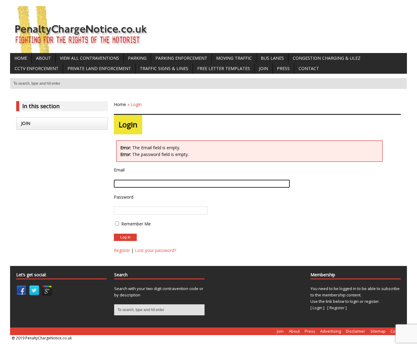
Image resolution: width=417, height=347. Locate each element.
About (43, 58)
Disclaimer (355, 331)
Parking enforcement (181, 58)
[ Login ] (317, 307)
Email (119, 170)
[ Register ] (337, 307)
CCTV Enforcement (37, 68)
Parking (137, 58)
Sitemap (378, 331)
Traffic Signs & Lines (164, 68)
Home (20, 58)
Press (283, 68)
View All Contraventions (89, 58)
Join (263, 68)
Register (122, 250)
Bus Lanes (272, 58)
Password (123, 197)
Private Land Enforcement (99, 68)
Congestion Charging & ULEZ (327, 58)
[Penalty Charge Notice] (81, 49)
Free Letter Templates (223, 68)
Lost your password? (155, 250)
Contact (309, 68)
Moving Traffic (234, 58)
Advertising (330, 331)
